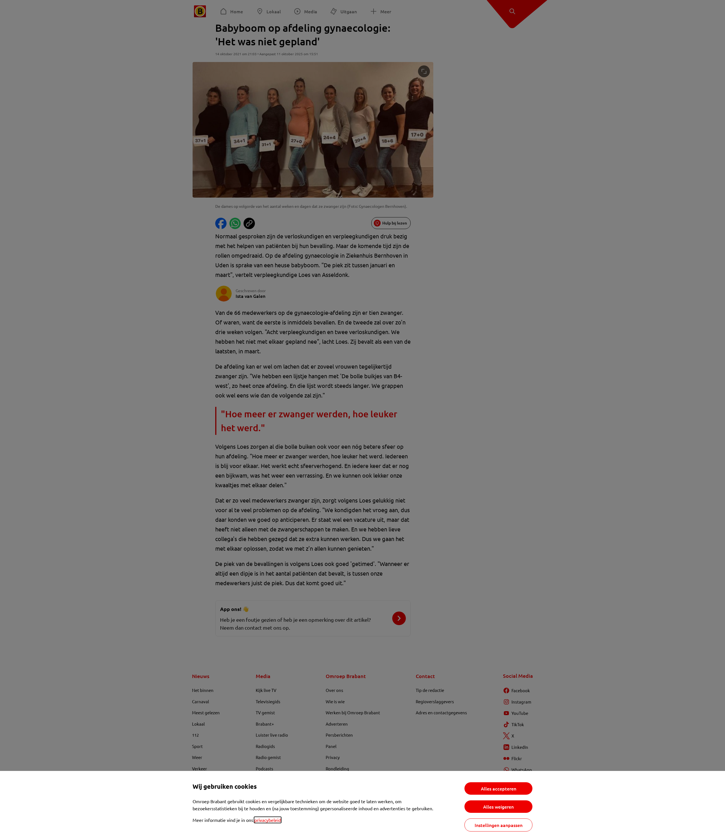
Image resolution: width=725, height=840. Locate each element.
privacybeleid (267, 820)
